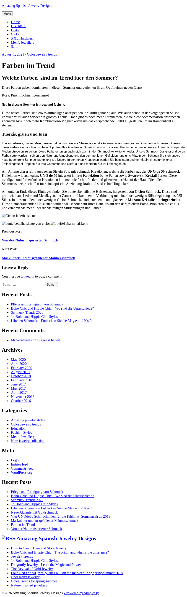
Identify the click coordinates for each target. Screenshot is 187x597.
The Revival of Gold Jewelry (32, 569)
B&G (15, 30)
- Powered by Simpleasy (81, 593)
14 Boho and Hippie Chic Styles (34, 317)
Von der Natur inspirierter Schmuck (30, 240)
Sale (14, 46)
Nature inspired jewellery (29, 585)
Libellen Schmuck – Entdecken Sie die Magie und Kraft (51, 321)
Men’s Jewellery (22, 42)
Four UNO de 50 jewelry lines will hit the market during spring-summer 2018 (67, 573)
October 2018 (21, 376)
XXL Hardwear (22, 38)
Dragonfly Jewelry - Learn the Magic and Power (46, 565)
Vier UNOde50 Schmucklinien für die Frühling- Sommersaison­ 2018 (60, 516)
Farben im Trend (23, 525)
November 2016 (22, 397)
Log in (16, 460)
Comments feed (22, 468)
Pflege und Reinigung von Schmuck (37, 304)
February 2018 (21, 380)
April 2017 (19, 392)
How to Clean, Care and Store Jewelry (39, 548)
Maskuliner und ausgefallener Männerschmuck (38, 258)
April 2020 (19, 364)
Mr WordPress (21, 340)
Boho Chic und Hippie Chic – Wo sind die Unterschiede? (52, 308)
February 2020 (21, 368)
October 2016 (21, 401)
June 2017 (18, 384)
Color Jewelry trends (26, 424)
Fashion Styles (21, 432)
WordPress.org (21, 472)
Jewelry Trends (22, 556)
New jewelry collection (27, 441)
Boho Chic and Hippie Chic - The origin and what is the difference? (60, 552)
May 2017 (18, 388)
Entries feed (19, 464)
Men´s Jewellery (23, 437)
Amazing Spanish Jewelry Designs (27, 6)
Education (18, 428)
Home (15, 22)
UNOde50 (18, 26)
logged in (27, 276)
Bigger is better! (48, 340)
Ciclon (16, 34)
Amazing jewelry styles (28, 420)
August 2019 (20, 372)
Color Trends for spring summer (34, 581)
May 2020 (18, 359)
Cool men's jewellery (26, 577)
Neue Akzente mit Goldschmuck (34, 512)
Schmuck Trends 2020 (27, 312)
